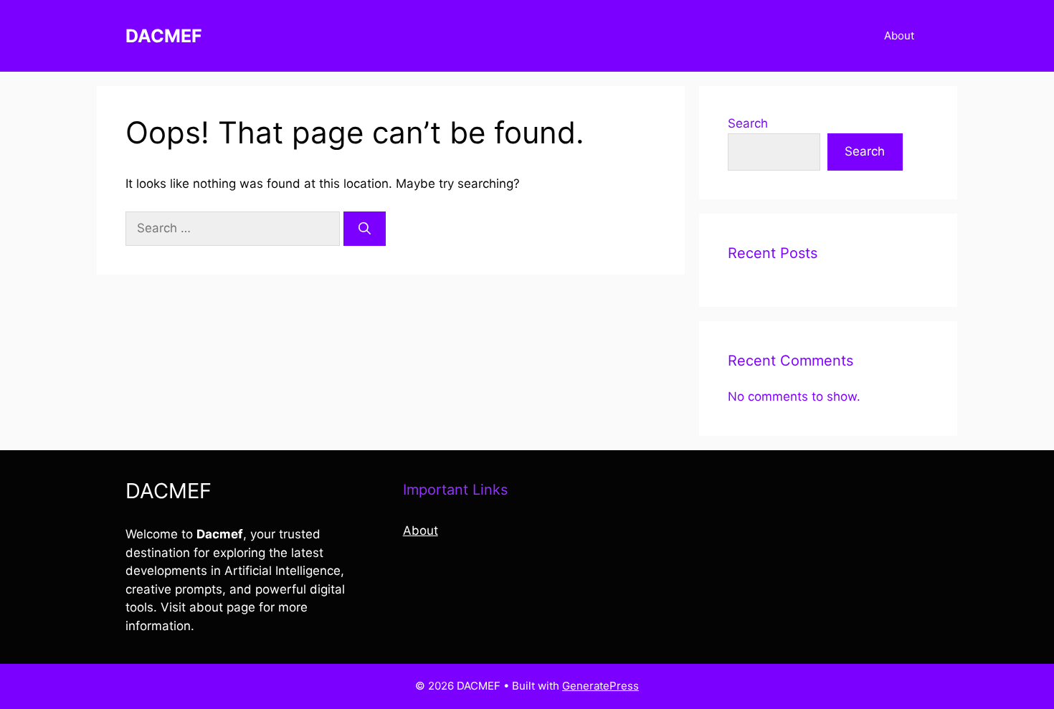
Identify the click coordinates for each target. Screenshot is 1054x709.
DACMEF (163, 36)
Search (748, 123)
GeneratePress (600, 686)
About (899, 35)
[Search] (364, 228)
